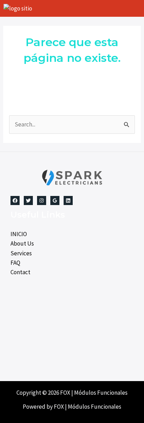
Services (21, 253)
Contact (20, 272)
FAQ (15, 263)
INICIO (18, 234)
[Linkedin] (68, 200)
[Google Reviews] (54, 200)
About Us (22, 243)
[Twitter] (28, 200)
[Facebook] (15, 200)
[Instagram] (41, 200)
